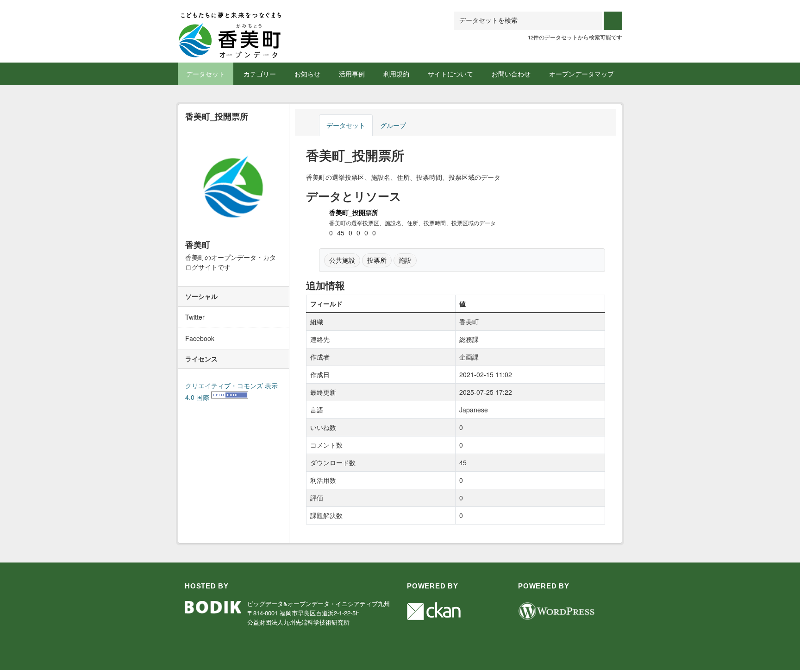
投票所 (377, 260)
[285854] (230, 22)
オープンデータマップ (581, 73)
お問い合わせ (511, 73)
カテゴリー (260, 73)
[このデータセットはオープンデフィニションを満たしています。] (229, 397)
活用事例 (352, 73)
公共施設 (342, 260)
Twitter (195, 317)
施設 (405, 260)
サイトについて (450, 73)
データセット (205, 73)
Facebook (199, 338)
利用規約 (396, 73)
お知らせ (307, 73)
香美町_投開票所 (353, 212)
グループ (393, 125)
